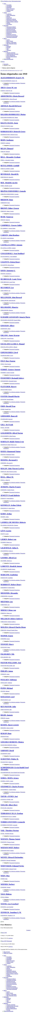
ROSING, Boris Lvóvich (10, 725)
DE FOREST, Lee (7, 288)
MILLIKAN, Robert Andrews (12, 619)
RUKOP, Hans (6, 733)
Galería (8, 39)
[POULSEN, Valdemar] (6, 682)
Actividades (9, 6)
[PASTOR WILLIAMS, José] (8, 665)
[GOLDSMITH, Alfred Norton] (8, 436)
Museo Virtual (9, 41)
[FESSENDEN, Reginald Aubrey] (9, 381)
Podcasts (8, 47)
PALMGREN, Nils (7, 654)
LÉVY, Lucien (6, 531)
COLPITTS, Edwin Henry (10, 262)
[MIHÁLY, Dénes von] (6, 613)
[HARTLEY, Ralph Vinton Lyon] (8, 444)
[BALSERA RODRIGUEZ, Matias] (9, 117)
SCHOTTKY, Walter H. (10, 759)
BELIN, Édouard (7, 148)
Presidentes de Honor (11, 34)
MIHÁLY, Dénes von (8, 610)
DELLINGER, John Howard (11, 297)
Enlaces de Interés (10, 8)
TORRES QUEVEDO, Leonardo (13, 822)
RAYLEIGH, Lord (7, 697)
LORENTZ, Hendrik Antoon (11, 566)
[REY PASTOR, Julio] (6, 709)
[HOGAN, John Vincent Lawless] (9, 471)
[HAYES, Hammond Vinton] (7, 454)
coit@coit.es (11, 938)
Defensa (8, 16)
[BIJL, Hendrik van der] (6, 185)
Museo (5, 38)
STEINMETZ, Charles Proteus (12, 787)
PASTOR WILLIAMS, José (11, 663)
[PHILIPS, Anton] (5, 674)
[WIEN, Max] (4, 878)
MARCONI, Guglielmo (9, 575)
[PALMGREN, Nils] (6, 657)
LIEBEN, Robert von (8, 539)
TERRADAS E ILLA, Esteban (12, 813)
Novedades (8, 5)
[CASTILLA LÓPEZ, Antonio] (8, 248)
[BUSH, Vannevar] (5, 219)
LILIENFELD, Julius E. (9, 548)
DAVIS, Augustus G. (8, 271)
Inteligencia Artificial (11, 19)
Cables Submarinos (10, 15)
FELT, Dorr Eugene (8, 361)
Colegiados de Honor (11, 28)
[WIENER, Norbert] (5, 887)
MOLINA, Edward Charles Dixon (13, 627)
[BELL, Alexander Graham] (7, 160)
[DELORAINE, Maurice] (7, 310)
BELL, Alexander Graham (10, 157)
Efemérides (8, 7)
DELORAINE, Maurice (9, 307)
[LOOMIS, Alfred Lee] (6, 560)
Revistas (8, 58)
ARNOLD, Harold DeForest (11, 106)
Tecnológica (9, 24)
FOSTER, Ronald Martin (10, 396)
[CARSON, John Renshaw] (7, 238)
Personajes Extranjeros (11, 32)
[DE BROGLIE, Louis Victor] (8, 282)
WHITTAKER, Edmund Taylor (12, 866)
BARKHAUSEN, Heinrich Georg (13, 131)
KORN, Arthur (6, 514)
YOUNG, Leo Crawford (9, 904)
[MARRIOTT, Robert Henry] (8, 587)
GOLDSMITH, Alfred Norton (12, 433)
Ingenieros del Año (10, 29)
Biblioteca (5, 51)
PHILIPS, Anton (7, 671)
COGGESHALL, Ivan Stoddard (12, 253)
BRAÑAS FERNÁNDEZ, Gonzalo (13, 191)
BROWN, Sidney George (10, 208)
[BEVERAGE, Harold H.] (7, 177)
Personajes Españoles (11, 30)
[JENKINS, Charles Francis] (7, 490)
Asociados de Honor (11, 26)
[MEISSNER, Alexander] (7, 596)
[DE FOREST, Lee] (5, 290)
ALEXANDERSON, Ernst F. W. (12, 78)
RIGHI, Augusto (7, 715)
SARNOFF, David (7, 750)
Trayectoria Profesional (11, 37)
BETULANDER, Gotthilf (10, 166)
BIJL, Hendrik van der (9, 183)
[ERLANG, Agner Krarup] (7, 338)
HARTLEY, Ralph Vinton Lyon (12, 442)
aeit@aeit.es (11, 946)
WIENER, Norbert (8, 884)
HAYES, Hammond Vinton (10, 451)
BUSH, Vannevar (7, 217)
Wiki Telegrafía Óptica (11, 43)
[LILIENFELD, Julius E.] (7, 551)
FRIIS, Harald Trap (8, 406)
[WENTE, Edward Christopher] (8, 860)
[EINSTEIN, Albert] (5, 328)
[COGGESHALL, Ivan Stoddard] (9, 256)
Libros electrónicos (10, 55)
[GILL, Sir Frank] (5, 427)
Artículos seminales (10, 52)
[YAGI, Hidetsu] (5, 897)
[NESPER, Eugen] (5, 638)
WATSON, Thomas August (10, 839)
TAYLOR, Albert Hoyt (9, 805)
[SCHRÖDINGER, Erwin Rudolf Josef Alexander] (13, 772)
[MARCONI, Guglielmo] (7, 577)
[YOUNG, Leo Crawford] (7, 907)
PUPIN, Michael (7, 688)
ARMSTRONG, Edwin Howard (12, 96)
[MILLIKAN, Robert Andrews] (8, 621)
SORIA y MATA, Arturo (10, 778)
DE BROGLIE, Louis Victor (11, 279)
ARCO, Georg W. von (9, 88)
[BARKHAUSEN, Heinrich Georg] (9, 134)
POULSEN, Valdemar (9, 680)
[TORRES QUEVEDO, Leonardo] (9, 825)
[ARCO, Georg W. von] (6, 90)
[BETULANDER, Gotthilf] (7, 168)
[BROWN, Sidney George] (7, 211)
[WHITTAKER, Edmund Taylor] (8, 869)
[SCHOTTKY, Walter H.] (7, 762)
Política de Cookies (7, 953)
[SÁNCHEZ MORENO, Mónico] (9, 745)
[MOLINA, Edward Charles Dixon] (9, 630)
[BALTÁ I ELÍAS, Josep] (7, 126)
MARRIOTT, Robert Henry (11, 585)
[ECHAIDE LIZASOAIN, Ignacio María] (10, 320)
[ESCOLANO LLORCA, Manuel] (9, 347)
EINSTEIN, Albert (7, 326)
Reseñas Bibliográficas (11, 56)
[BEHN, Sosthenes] (5, 143)
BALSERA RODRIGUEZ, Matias (13, 114)
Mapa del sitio (6, 951)
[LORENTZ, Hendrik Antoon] (8, 569)
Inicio (4, 3)
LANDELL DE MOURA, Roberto (13, 522)
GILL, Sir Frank (7, 425)
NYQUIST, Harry (7, 644)
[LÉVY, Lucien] (5, 533)
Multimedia (6, 45)
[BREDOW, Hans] (5, 202)
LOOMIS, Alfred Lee (9, 558)
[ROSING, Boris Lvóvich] (7, 728)
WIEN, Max (5, 876)
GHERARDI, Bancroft (9, 416)
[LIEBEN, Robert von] (6, 542)
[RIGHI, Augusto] (5, 718)
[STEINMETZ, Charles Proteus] (8, 789)
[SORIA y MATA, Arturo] (7, 781)
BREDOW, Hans (7, 200)
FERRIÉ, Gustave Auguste (10, 369)
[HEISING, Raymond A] (7, 463)
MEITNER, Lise (7, 602)
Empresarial (9, 17)
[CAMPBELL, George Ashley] (8, 228)
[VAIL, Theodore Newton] (7, 833)
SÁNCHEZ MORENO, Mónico (12, 742)
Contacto (8, 11)
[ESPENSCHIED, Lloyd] (7, 355)
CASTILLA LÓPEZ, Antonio (11, 245)
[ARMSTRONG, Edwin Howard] (9, 99)
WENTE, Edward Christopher (12, 857)
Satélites (8, 23)
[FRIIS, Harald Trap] (6, 409)
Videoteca (8, 50)
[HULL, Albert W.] (5, 480)
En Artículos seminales (14, 83)
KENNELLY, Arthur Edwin (11, 505)
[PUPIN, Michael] (5, 691)
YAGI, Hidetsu (6, 894)
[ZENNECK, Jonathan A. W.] (8, 915)
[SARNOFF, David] (5, 753)
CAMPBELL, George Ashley (11, 225)
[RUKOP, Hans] (5, 736)
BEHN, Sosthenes (7, 140)
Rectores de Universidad (12, 36)
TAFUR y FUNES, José (9, 796)
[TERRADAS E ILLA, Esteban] (8, 816)
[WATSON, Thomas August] (7, 842)
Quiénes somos (9, 10)
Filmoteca (8, 46)
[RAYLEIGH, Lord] (6, 699)
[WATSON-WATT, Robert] (7, 850)
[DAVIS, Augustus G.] (6, 273)
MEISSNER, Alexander (9, 593)
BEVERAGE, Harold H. (10, 174)
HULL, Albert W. (7, 477)
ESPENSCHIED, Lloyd (9, 352)
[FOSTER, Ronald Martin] (7, 399)
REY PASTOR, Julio (8, 707)
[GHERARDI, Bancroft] (6, 419)
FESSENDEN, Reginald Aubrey (12, 378)
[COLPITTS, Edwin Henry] (7, 265)
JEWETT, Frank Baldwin (10, 495)
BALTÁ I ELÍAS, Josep (9, 123)
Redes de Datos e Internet (12, 21)
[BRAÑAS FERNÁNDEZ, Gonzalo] (9, 194)
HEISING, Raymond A (9, 460)
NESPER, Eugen (7, 636)
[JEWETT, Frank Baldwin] (7, 498)
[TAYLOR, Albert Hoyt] (6, 808)
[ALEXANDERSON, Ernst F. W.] (9, 80)
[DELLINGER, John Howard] (8, 300)
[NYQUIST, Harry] (5, 647)
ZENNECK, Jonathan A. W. (11, 912)
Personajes (5, 25)
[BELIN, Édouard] (5, 151)
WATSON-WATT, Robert (10, 848)
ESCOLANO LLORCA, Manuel (13, 344)
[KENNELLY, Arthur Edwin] (8, 508)
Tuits (7, 48)
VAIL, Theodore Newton (10, 830)
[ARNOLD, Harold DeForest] (8, 109)
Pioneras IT (9, 33)
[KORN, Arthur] (5, 516)
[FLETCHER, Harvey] (6, 389)
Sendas (5, 12)
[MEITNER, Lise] (5, 604)
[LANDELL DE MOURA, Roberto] (9, 525)
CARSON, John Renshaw (10, 235)
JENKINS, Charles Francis (11, 487)
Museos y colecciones (11, 42)
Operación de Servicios (11, 20)
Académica (8, 14)
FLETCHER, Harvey (9, 387)
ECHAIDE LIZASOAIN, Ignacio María (15, 317)
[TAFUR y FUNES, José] (7, 799)
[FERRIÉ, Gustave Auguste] (7, 372)
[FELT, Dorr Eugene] (6, 364)
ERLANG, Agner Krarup (10, 335)
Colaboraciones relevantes (12, 54)
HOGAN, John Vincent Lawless (12, 468)
